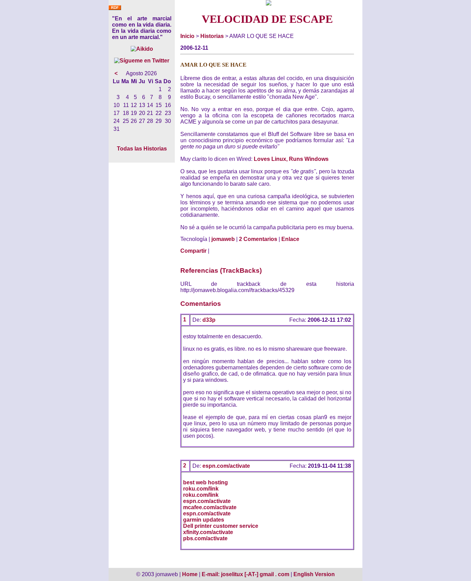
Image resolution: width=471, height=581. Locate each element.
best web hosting (205, 482)
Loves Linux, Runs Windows (291, 159)
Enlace (290, 239)
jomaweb (223, 239)
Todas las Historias (142, 149)
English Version (314, 574)
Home (190, 574)
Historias (212, 36)
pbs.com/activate (205, 538)
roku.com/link (201, 489)
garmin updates (203, 520)
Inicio (187, 36)
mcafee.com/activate (210, 507)
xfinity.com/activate (208, 532)
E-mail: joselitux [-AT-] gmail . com (246, 574)
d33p (209, 320)
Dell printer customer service (220, 526)
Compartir (193, 251)
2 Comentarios (258, 239)
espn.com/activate (226, 466)
